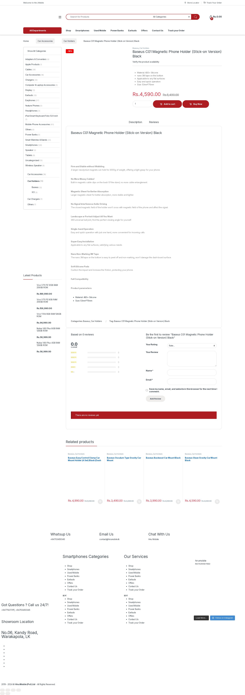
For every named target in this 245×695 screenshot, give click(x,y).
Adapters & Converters (37, 59)
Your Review (152, 352)
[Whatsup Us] (54, 527)
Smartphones (82, 30)
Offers (144, 30)
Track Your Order (214, 3)
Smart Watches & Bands (38, 140)
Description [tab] (135, 122)
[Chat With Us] (152, 527)
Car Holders (69, 41)
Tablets (30, 155)
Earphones (32, 100)
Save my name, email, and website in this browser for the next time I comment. (183, 390)
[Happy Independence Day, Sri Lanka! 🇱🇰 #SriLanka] (237, 602)
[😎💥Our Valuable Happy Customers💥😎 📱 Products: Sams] (222, 579)
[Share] (13, 690)
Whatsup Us (60, 534)
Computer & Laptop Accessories (41, 85)
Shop (68, 30)
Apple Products (33, 64)
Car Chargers (35, 199)
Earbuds (132, 30)
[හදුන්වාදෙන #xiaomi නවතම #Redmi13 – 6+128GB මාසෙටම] (237, 579)
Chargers (31, 80)
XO (34, 192)
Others (29, 129)
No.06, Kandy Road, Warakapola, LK (19, 634)
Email (149, 379)
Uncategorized (34, 160)
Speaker (30, 150)
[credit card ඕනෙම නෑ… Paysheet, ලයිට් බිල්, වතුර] (192, 579)
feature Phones (33, 105)
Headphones (32, 110)
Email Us (106, 534)
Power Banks (117, 30)
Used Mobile (100, 30)
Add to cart (169, 104)
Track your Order (176, 30)
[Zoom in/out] (2, 690)
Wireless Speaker (35, 165)
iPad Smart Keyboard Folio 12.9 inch (41, 117)
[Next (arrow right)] (7, 693)
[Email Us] (102, 527)
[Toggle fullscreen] (7, 690)
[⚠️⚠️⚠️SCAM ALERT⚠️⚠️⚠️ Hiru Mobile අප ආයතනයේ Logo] (207, 602)
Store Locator (193, 3)
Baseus (136, 48)
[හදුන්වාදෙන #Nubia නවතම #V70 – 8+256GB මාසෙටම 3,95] (207, 579)
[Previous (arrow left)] (2, 693)
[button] (92, 595)
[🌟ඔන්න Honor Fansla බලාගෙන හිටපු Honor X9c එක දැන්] (222, 602)
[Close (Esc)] (18, 690)
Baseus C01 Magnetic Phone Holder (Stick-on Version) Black (142, 321)
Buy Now (197, 104)
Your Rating (151, 344)
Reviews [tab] (154, 122)
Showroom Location (17, 621)
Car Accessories (45, 41)
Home (26, 41)
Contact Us (157, 30)
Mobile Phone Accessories (39, 124)
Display (30, 90)
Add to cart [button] (100, 501)
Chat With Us (159, 534)
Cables (30, 69)
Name (149, 370)
